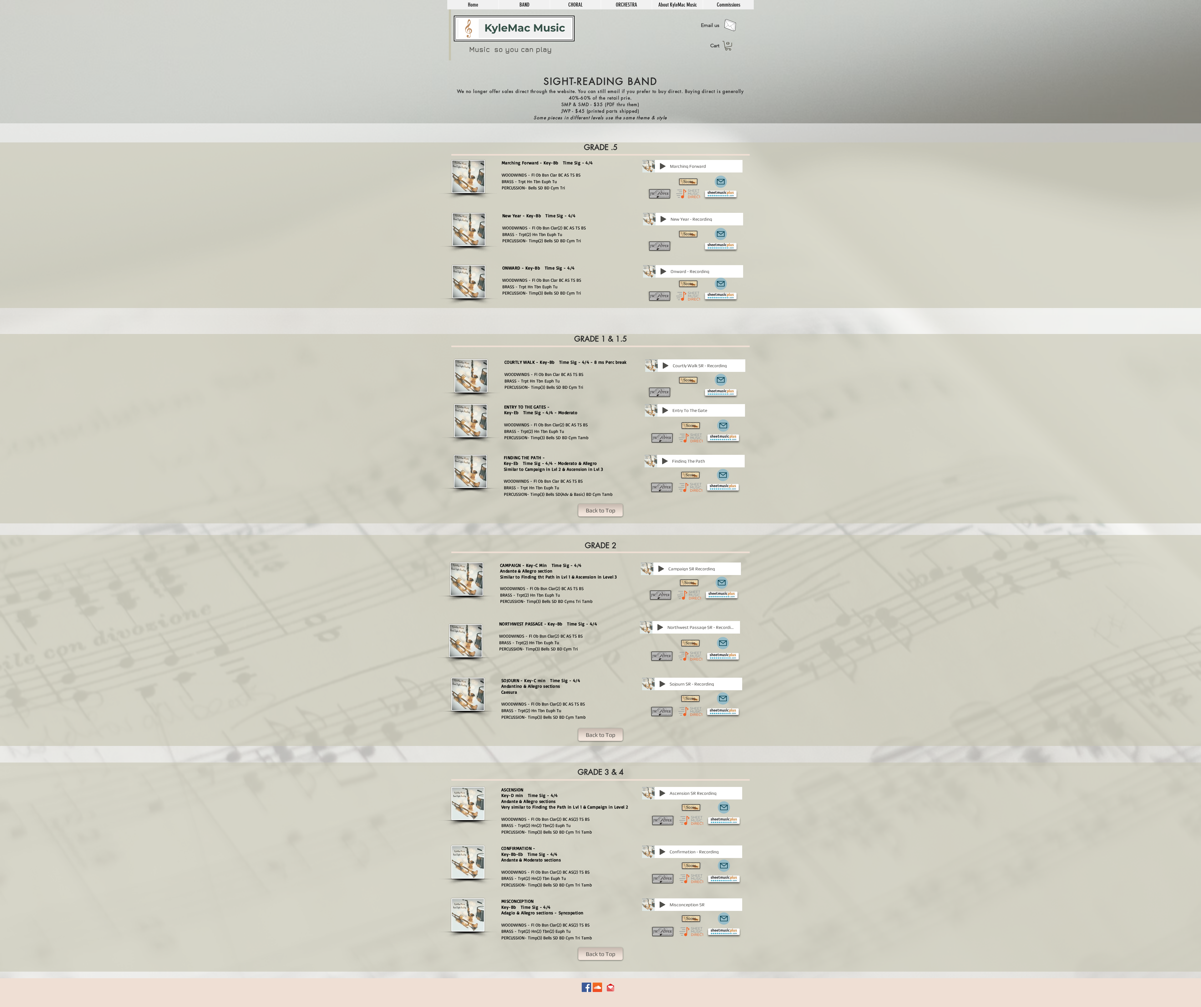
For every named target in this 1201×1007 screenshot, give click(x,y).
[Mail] (721, 182)
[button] (524, 4)
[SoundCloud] (597, 987)
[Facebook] (586, 987)
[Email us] (730, 25)
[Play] (663, 166)
